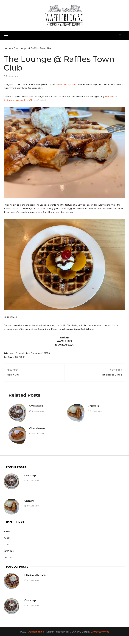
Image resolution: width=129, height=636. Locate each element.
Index (6, 544)
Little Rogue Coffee (112, 374)
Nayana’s (110, 96)
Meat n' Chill (13, 374)
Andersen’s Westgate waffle (18, 100)
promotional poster (66, 84)
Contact (9, 557)
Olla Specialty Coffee (35, 575)
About (7, 537)
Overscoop (36, 406)
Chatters (93, 406)
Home (7, 531)
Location (9, 550)
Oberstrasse (37, 428)
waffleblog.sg (36, 631)
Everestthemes (100, 631)
